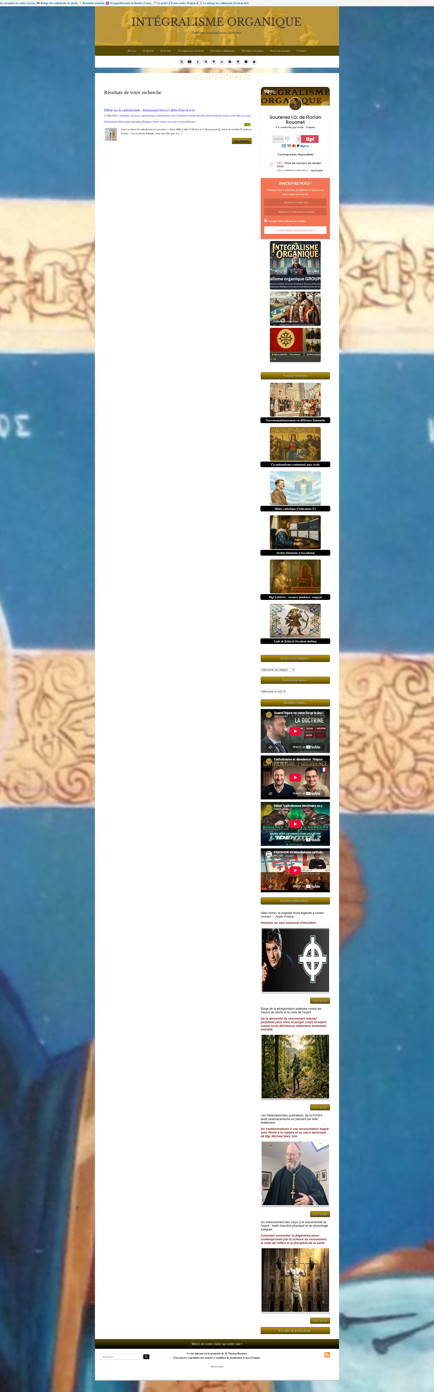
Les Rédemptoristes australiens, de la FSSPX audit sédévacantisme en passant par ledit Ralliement (292, 1119)
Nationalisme (111, 121)
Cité (173, 115)
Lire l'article (241, 141)
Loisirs (232, 115)
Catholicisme (163, 115)
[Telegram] (205, 61)
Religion (147, 121)
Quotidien (137, 121)
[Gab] (214, 61)
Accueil (131, 50)
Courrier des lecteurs (191, 50)
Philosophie (125, 121)
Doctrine (201, 115)
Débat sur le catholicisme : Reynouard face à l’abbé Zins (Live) (149, 110)
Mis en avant (243, 115)
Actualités (125, 115)
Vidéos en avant (168, 121)
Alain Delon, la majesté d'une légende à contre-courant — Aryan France (293, 914)
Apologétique (148, 115)
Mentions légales (217, 1366)
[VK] (222, 61)
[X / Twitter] (181, 61)
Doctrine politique (252, 50)
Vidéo (156, 121)
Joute (225, 115)
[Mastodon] (230, 61)
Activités (165, 50)
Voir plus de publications (294, 1330)
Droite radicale (214, 115)
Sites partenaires (280, 50)
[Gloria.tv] (238, 61)
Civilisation (181, 115)
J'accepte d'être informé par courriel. (287, 221)
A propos (148, 50)
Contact (302, 50)
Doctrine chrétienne (223, 50)
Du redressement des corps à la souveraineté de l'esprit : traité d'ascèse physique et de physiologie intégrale (294, 1225)
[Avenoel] (246, 61)
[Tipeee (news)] (254, 61)
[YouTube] (189, 61)
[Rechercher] (146, 1356)
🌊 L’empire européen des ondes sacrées (369, 3)
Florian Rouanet (187, 121)
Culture (192, 115)
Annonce (135, 115)
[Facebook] (197, 61)
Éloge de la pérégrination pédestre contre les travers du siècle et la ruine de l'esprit (291, 1010)
